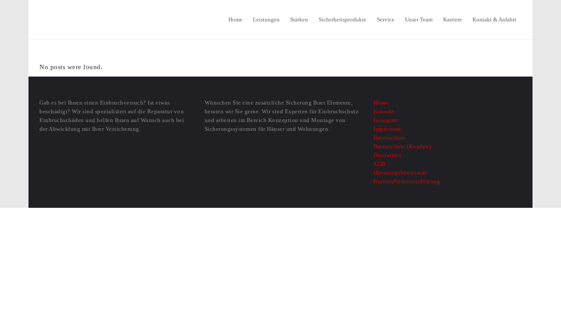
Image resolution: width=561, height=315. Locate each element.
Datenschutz (388, 137)
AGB (379, 164)
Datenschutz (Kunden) (401, 146)
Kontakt (383, 111)
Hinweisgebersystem (399, 172)
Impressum (386, 129)
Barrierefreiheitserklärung (406, 181)
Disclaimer (386, 155)
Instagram (385, 120)
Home (380, 102)
